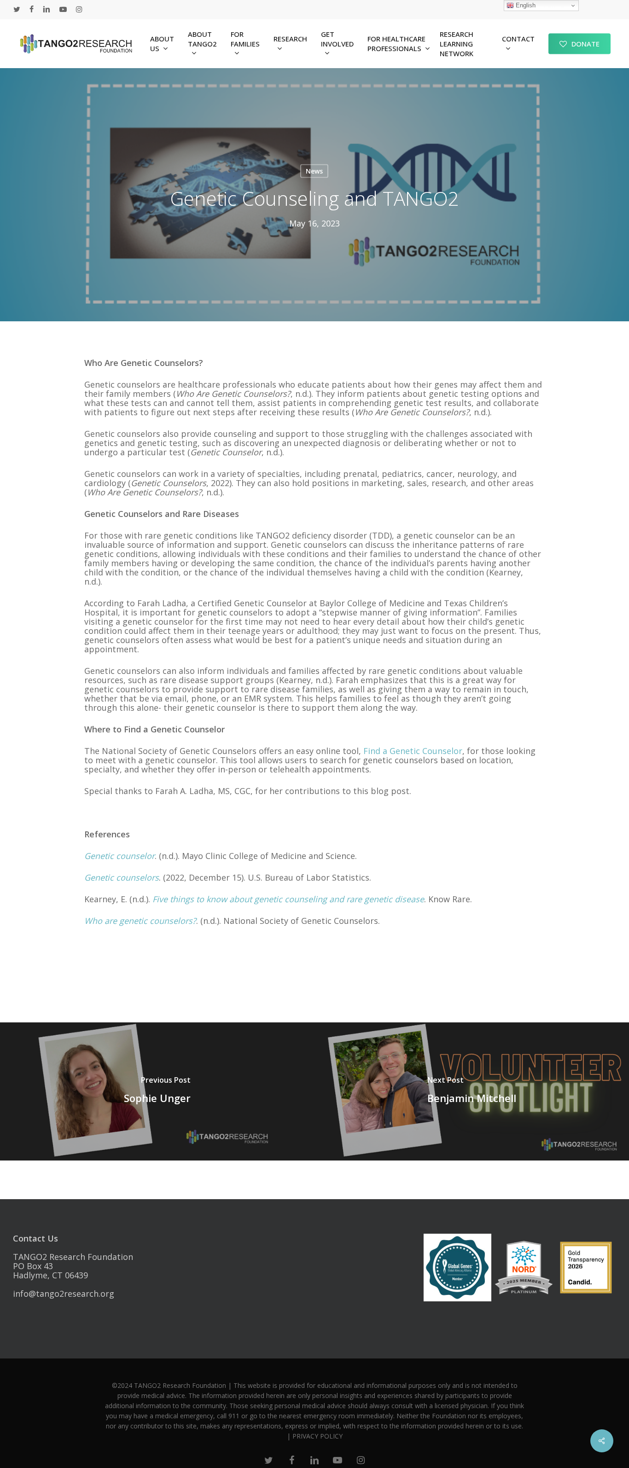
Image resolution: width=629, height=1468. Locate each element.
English (525, 5)
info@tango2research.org (63, 1293)
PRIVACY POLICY (317, 1436)
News (314, 171)
